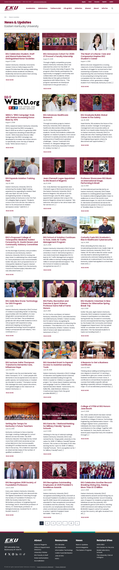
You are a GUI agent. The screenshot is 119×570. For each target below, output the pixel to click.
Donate (96, 2)
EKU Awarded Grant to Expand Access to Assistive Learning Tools (58, 364)
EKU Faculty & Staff (41, 555)
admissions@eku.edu (39, 2)
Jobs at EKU (59, 556)
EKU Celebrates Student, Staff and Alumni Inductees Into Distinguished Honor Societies (20, 56)
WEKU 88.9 (100, 545)
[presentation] (21, 41)
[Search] (112, 8)
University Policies (40, 552)
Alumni (88, 8)
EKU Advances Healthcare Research (55, 116)
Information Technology (64, 550)
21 (71, 523)
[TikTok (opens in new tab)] (24, 554)
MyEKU (104, 2)
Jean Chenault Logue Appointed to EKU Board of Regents (59, 179)
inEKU (111, 2)
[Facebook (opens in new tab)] (5, 554)
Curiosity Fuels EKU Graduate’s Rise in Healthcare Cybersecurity (96, 238)
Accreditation (39, 561)
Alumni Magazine (82, 547)
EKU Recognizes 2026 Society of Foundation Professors (21, 483)
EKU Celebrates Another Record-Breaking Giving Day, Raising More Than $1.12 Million (96, 484)
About (96, 8)
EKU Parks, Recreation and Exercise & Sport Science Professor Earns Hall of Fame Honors (57, 304)
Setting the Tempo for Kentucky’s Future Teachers (19, 424)
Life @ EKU (68, 8)
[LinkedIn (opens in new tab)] (17, 554)
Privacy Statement (61, 567)
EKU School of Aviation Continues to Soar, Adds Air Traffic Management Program (59, 239)
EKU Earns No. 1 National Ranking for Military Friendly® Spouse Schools (58, 426)
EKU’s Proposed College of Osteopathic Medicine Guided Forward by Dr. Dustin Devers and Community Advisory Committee (22, 241)
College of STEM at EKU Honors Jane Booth (95, 407)
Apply (84, 2)
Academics (30, 8)
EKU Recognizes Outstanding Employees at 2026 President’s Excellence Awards (58, 484)
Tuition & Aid (55, 8)
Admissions (42, 8)
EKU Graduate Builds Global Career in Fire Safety (94, 116)
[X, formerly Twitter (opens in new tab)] (9, 554)
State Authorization (41, 558)
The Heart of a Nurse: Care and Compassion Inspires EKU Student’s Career (95, 56)
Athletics (78, 8)
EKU (5, 17)
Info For (105, 8)
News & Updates (82, 545)
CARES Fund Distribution (63, 553)
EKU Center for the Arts (105, 547)
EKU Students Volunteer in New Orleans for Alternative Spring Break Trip (95, 303)
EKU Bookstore (60, 547)
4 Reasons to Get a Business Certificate (94, 363)
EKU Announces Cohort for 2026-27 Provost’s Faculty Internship (59, 55)
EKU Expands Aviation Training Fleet (20, 179)
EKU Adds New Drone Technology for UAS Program (22, 302)
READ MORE (10, 80)
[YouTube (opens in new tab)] (20, 554)
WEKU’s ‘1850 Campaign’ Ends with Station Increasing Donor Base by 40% (20, 117)
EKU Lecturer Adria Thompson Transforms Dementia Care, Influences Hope (20, 364)
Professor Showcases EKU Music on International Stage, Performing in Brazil (96, 180)
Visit (90, 2)
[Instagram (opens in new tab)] (13, 554)
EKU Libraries (59, 545)
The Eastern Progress (84, 550)
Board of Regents (40, 545)
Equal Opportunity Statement (45, 567)
